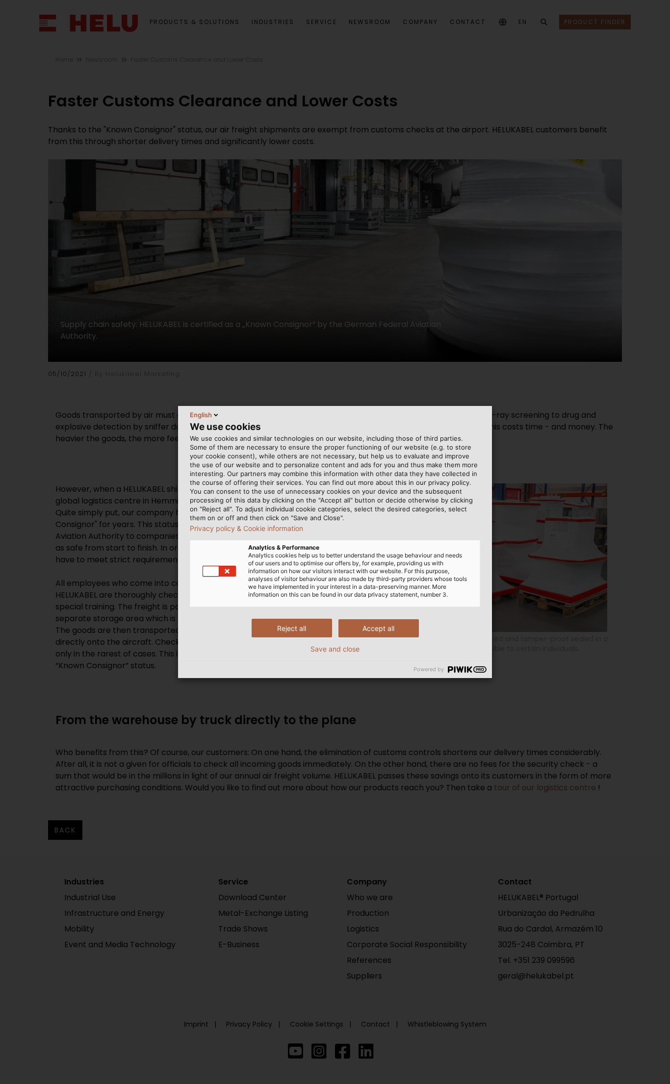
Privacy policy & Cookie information (246, 528)
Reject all (291, 628)
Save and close (335, 649)
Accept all (378, 628)
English (201, 415)
